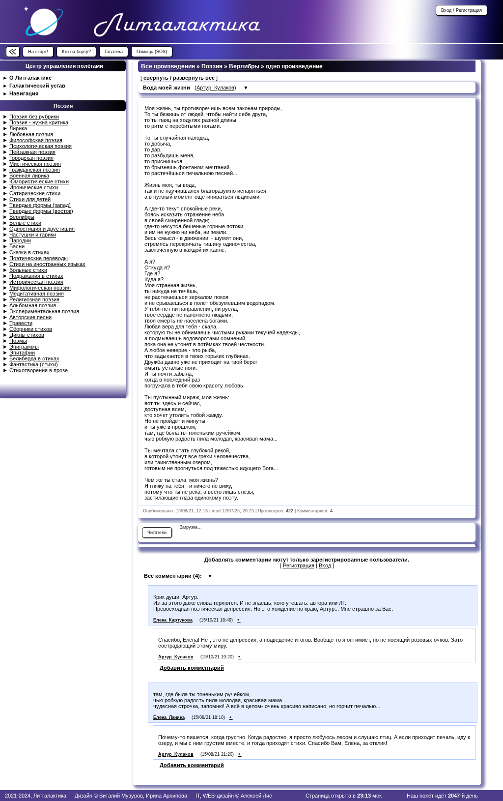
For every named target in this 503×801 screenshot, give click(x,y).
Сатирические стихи (34, 193)
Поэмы (18, 341)
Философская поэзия (35, 140)
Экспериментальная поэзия (44, 311)
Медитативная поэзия (36, 294)
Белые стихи (25, 223)
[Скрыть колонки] (13, 51)
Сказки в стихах (29, 252)
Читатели (157, 532)
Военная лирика (29, 175)
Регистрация (298, 565)
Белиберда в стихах (34, 358)
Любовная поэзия (31, 134)
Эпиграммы (24, 347)
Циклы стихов (26, 335)
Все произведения (168, 66)
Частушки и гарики (32, 234)
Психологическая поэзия (40, 146)
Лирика (18, 128)
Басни (17, 246)
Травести (20, 323)
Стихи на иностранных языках (47, 264)
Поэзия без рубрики (34, 116)
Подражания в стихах (36, 276)
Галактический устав (37, 86)
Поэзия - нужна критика (38, 122)
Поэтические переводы (38, 258)
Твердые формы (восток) (41, 211)
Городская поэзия (31, 158)
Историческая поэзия (36, 282)
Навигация (23, 93)
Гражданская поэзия (34, 170)
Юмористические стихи (39, 181)
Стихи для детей (30, 199)
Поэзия (212, 66)
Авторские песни (30, 317)
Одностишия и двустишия (42, 229)
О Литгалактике (30, 78)
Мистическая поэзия (35, 164)
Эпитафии (22, 353)
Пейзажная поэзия (32, 152)
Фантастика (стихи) (33, 364)
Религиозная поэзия (34, 299)
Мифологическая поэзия (40, 288)
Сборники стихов (30, 329)
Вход (325, 565)
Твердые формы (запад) (40, 205)
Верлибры (21, 217)
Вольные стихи (28, 270)
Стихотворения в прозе (38, 370)
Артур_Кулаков (215, 87)
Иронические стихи (33, 187)
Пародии (20, 240)
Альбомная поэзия (32, 305)
